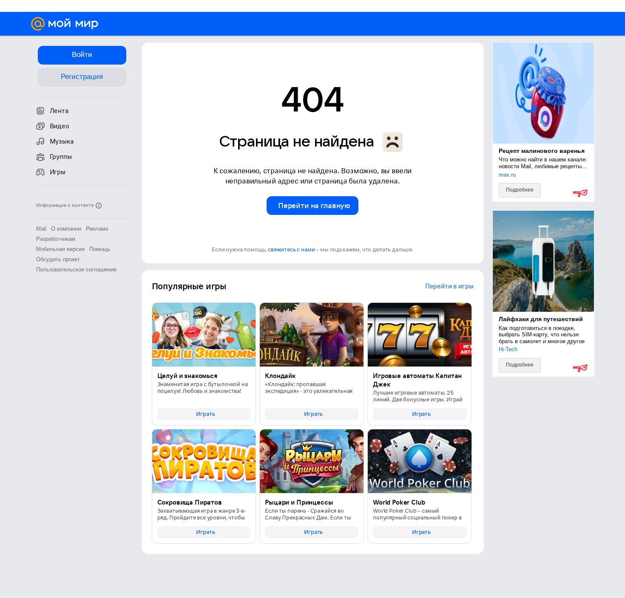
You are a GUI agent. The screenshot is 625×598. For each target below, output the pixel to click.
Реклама (97, 229)
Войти (82, 55)
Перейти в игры (449, 286)
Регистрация (82, 77)
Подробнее (520, 190)
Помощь (100, 249)
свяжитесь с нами (291, 249)
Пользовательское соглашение (76, 269)
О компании (66, 229)
